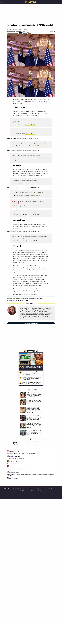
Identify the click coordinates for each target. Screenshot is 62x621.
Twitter (41, 298)
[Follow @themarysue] (18, 301)
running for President (27, 99)
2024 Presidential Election (18, 298)
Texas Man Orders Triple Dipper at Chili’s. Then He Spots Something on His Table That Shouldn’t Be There (33, 402)
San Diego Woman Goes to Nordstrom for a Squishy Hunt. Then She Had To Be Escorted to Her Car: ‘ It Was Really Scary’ (33, 394)
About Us (15, 488)
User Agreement (44, 488)
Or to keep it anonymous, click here (40, 442)
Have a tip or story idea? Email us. (25, 442)
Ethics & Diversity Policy (52, 488)
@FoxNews (17, 120)
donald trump (25, 298)
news (30, 298)
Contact (41, 490)
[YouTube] (27, 301)
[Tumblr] (25, 301)
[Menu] (1, 2)
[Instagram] (23, 301)
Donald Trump (16, 99)
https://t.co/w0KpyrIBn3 (37, 192)
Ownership (37, 490)
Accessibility (37, 488)
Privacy (24, 488)
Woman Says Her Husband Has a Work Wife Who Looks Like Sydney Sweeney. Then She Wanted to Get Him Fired (33, 425)
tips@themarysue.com (32, 294)
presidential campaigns (35, 298)
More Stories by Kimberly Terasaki (31, 323)
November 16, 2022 (30, 124)
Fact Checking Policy (30, 490)
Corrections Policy (20, 490)
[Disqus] (31, 464)
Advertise (20, 488)
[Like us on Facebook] (20, 301)
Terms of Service (30, 488)
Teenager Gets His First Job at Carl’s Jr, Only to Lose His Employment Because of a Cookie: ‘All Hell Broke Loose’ (33, 432)
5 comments (52, 31)
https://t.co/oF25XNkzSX (39, 143)
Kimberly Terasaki (11, 31)
